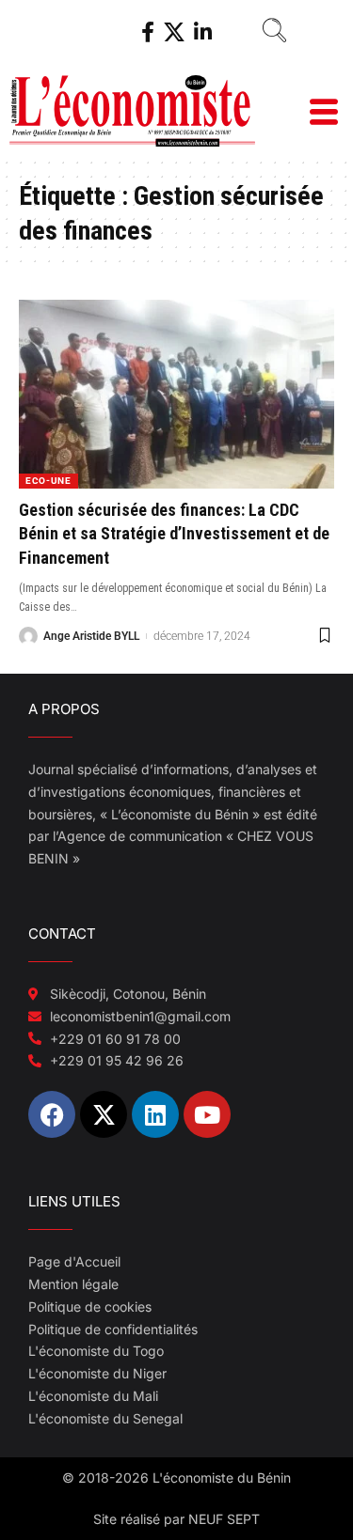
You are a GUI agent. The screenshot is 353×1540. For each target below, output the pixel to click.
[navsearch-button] (267, 33)
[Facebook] (147, 32)
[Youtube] (207, 1114)
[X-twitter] (103, 1114)
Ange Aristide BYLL (91, 636)
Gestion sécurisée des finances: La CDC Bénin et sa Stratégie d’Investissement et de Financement (174, 533)
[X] (174, 32)
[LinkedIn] (203, 32)
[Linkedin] (155, 1114)
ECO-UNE (48, 480)
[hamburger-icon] (322, 114)
